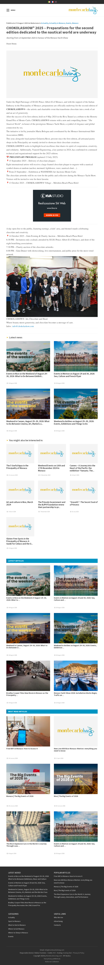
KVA (54, 953)
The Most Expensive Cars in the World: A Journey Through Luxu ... (26, 845)
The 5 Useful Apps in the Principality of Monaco (17, 466)
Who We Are (58, 917)
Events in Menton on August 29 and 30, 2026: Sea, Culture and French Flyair (74, 375)
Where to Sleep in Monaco (18, 933)
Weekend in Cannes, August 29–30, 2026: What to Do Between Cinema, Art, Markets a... (27, 422)
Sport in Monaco (14, 921)
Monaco (75, 23)
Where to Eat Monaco (16, 929)
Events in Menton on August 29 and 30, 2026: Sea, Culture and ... (74, 599)
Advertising (58, 921)
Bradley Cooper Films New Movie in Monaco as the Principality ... (27, 694)
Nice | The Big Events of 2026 (66, 796)
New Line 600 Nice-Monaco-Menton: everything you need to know (75, 749)
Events (68, 23)
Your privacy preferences (52, 959)
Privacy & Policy (78, 953)
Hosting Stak (67, 953)
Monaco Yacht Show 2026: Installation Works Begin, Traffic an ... (75, 694)
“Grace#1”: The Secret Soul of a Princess (84, 503)
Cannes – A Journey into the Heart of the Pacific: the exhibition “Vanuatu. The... (82, 468)
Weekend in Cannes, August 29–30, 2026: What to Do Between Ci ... (26, 646)
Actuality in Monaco (57, 23)
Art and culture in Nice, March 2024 (19, 503)
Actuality (44, 23)
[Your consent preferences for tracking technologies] (99, 960)
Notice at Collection (52, 962)
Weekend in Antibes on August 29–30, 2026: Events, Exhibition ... (75, 646)
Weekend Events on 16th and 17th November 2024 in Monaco (51, 468)
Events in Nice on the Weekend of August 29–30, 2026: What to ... (26, 599)
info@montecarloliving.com (54, 950)
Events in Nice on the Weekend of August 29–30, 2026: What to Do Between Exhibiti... (27, 375)
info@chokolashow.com (23, 326)
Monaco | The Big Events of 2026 (19, 796)
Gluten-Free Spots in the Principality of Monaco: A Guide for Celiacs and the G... (19, 541)
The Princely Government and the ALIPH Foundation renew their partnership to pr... (51, 505)
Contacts (57, 925)
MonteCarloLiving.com (54, 956)
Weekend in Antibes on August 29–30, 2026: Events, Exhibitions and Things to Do (74, 422)
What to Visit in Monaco (17, 925)
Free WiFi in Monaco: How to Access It (22, 748)
